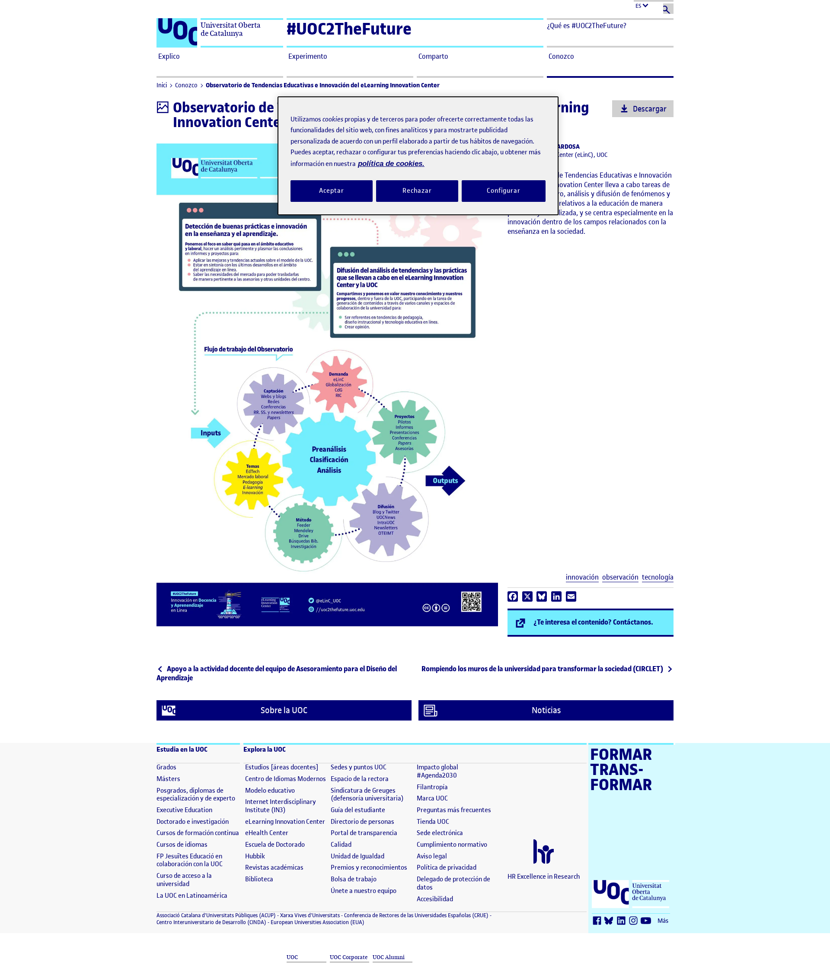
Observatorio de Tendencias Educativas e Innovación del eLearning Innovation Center (323, 85)
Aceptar (331, 190)
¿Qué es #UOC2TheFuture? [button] (586, 25)
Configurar (503, 190)
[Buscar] (668, 8)
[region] (418, 155)
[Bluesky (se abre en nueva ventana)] (611, 921)
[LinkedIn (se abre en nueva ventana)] (623, 921)
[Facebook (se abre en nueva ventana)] (599, 921)
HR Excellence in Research (544, 876)
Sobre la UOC (284, 710)
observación (620, 577)
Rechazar (417, 190)
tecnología (658, 577)
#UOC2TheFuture (349, 29)
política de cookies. (391, 163)
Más (663, 921)
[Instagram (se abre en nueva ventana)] (635, 921)
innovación (582, 577)
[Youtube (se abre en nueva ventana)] (647, 921)
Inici (161, 85)
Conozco (186, 85)
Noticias (546, 710)
